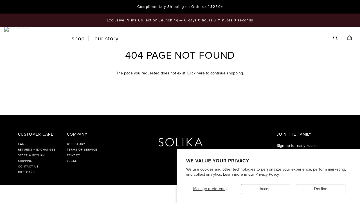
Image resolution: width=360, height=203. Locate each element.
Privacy (73, 155)
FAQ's (23, 144)
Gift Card (26, 172)
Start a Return (31, 155)
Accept (266, 188)
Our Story (106, 38)
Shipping (25, 161)
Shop (78, 38)
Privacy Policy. (267, 174)
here (201, 73)
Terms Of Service (82, 149)
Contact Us (28, 166)
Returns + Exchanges (37, 149)
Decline (320, 188)
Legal (72, 161)
